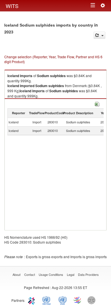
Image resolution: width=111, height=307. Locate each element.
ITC (32, 300)
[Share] (99, 35)
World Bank (92, 300)
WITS (12, 5)
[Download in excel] (97, 103)
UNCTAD (47, 300)
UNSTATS (62, 300)
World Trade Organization (77, 300)
